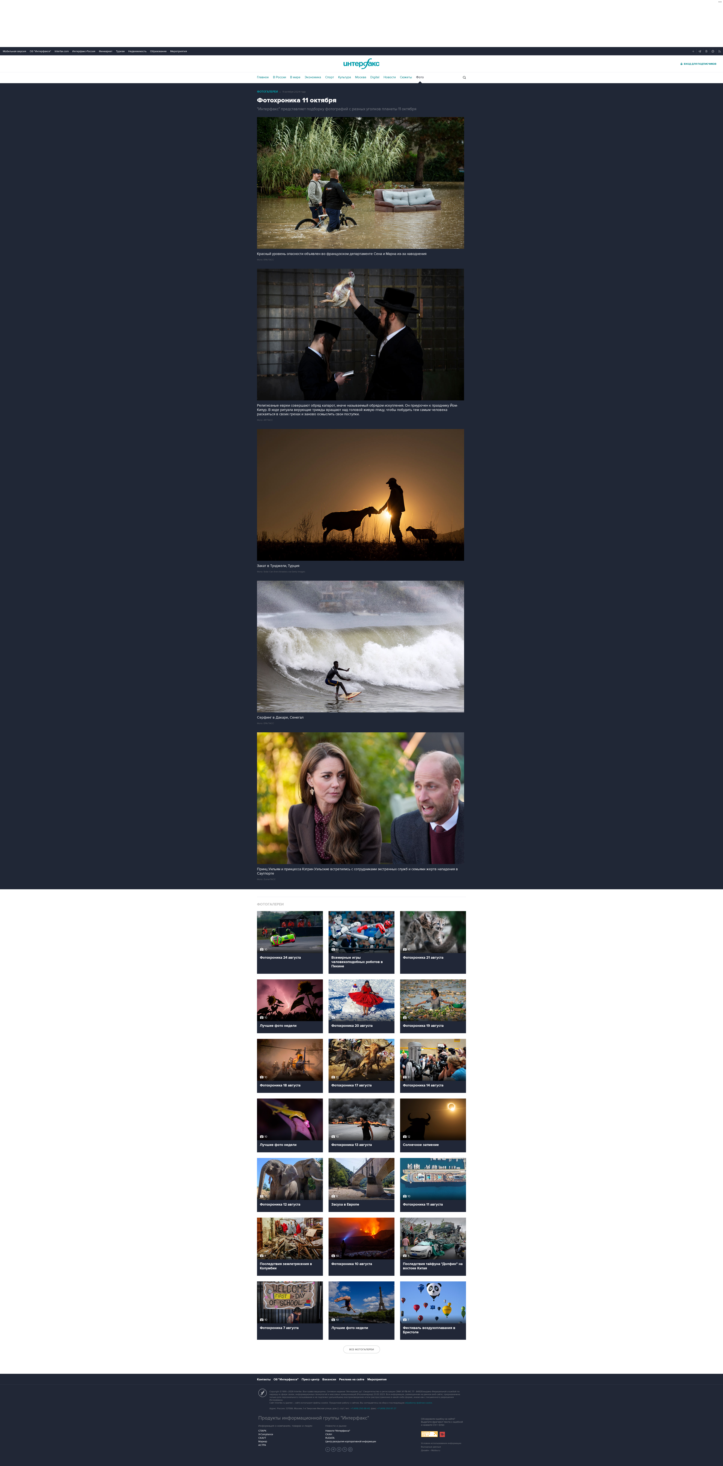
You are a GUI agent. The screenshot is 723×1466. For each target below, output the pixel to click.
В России (279, 77)
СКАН (328, 1434)
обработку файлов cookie (418, 1402)
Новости (390, 77)
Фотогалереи (267, 92)
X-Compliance (265, 1434)
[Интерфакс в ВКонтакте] (339, 1449)
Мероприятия (178, 51)
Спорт (329, 77)
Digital (374, 77)
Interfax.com (62, 51)
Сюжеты (406, 77)
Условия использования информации (441, 1443)
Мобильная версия (14, 51)
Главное (263, 77)
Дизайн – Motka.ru (430, 1450)
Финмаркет (105, 51)
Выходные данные (431, 1446)
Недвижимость (137, 51)
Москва (360, 77)
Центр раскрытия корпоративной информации (350, 1441)
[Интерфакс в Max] (350, 1449)
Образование (158, 51)
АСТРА (262, 1445)
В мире (295, 77)
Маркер (262, 1441)
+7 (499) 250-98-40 (360, 1408)
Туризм (120, 51)
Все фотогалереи (361, 1349)
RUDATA (330, 1437)
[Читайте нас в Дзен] (327, 1449)
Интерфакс (361, 63)
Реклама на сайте (351, 1379)
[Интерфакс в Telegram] (333, 1449)
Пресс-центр (310, 1379)
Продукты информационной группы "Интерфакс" (313, 1418)
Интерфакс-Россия (83, 51)
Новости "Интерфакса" (337, 1430)
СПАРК (262, 1430)
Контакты (264, 1379)
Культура (344, 77)
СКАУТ (262, 1437)
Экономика (313, 77)
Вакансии (329, 1379)
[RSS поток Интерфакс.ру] (344, 1449)
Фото (420, 77)
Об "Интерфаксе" (40, 51)
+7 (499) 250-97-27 (386, 1408)
